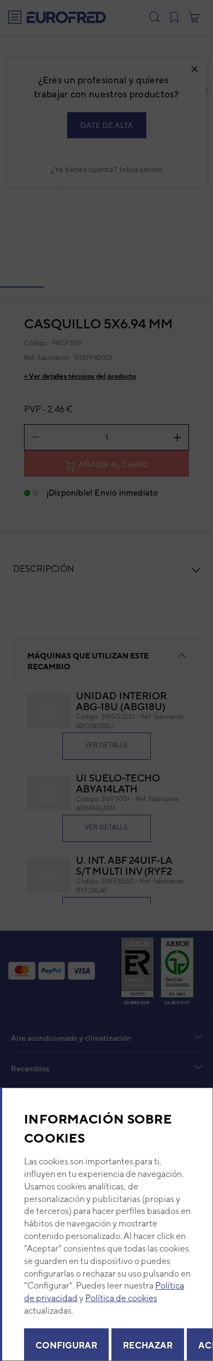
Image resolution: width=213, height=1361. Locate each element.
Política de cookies (121, 1298)
